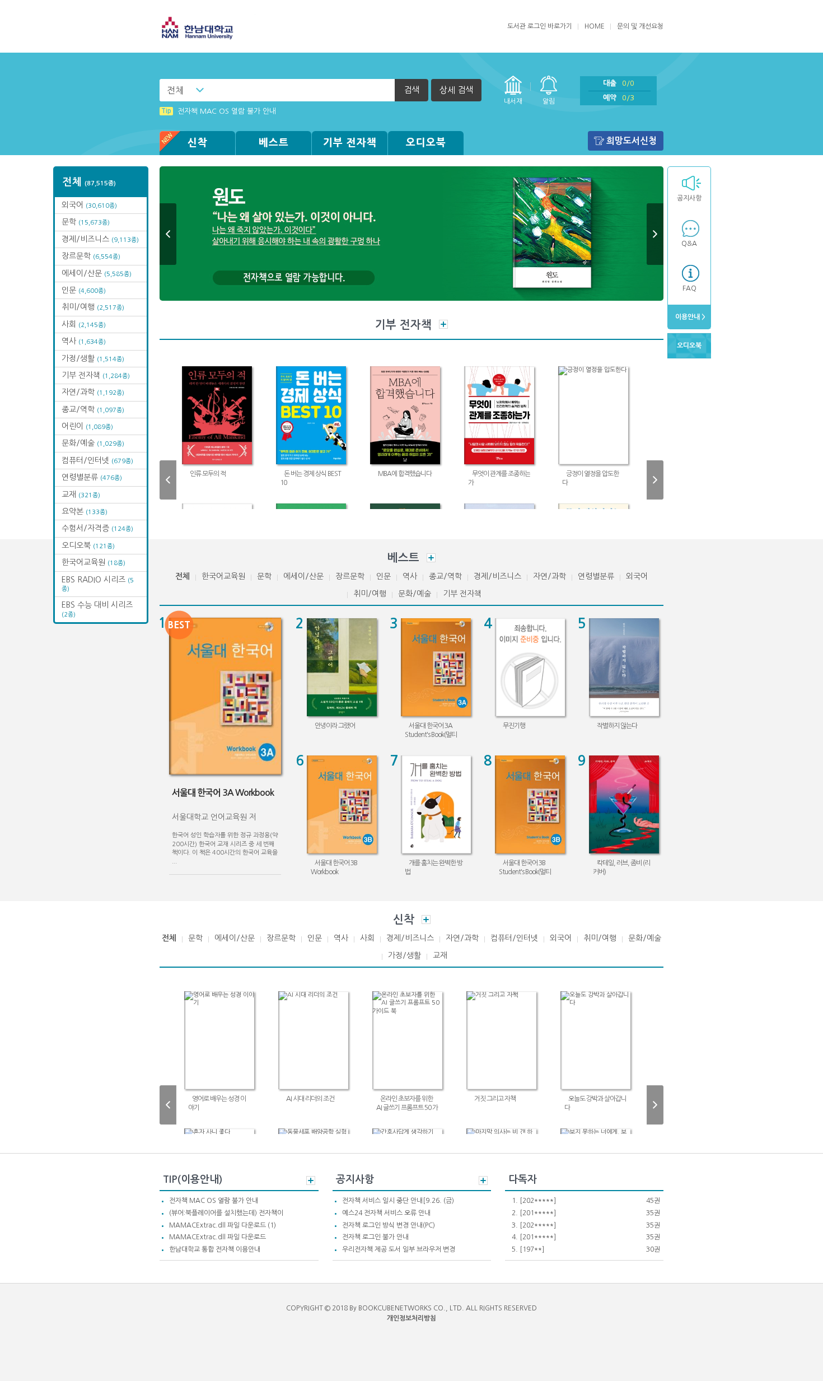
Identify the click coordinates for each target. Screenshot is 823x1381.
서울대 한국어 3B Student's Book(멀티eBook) (525, 872)
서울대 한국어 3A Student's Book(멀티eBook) (431, 734)
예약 (618, 97)
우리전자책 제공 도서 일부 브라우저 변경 (398, 1249)
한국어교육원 (93, 562)
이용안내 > (689, 317)
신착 (198, 143)
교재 (81, 494)
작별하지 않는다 (617, 725)
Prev (168, 234)
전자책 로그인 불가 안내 (375, 1237)
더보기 (443, 324)
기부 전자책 (350, 143)
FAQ (689, 288)
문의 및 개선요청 (640, 26)
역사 (84, 341)
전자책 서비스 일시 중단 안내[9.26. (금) (398, 1200)
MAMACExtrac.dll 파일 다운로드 (217, 1237)
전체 (175, 90)
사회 (84, 324)
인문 (84, 290)
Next (655, 234)
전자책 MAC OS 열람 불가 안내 (218, 111)
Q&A (689, 243)
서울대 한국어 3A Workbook (223, 793)
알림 (549, 101)
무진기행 (514, 725)
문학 (86, 222)
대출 (618, 83)
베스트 (274, 143)
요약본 (84, 511)
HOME (594, 26)
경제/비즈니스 (100, 239)
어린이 (87, 426)
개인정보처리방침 (411, 1318)
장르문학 (91, 256)
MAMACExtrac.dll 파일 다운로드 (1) (222, 1225)
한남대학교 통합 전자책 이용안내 (214, 1249)
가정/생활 (93, 358)
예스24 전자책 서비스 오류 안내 (386, 1213)
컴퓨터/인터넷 (97, 460)
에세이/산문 (97, 273)
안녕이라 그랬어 (335, 725)
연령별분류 (92, 477)
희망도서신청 (631, 141)
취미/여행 (93, 307)
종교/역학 (93, 409)
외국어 (89, 205)
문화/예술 (93, 443)
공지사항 (689, 198)
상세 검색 (456, 90)
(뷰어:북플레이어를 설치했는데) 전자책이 (226, 1213)
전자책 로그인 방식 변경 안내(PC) (388, 1225)
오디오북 (426, 143)
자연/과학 (93, 392)
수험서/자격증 (97, 528)
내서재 (513, 101)
